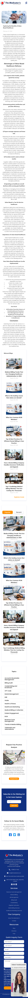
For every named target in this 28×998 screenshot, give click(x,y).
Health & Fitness (10, 704)
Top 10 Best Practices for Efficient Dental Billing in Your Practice (14, 441)
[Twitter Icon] (14, 834)
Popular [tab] (7, 512)
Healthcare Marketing (12, 707)
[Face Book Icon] (10, 834)
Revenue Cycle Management (10, 720)
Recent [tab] (19, 512)
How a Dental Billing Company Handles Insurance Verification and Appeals (14, 465)
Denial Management (12, 694)
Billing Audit (9, 683)
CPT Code (8, 691)
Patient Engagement (12, 713)
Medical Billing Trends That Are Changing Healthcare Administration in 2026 (14, 374)
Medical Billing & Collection (14, 710)
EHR (6, 697)
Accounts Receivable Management (12, 679)
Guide (7, 700)
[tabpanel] (14, 585)
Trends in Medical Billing (13, 724)
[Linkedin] (18, 834)
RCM (6, 716)
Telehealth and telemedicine (10, 728)
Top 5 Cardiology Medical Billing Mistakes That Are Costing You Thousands (14, 488)
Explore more (19, 497)
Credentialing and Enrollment (11, 687)
